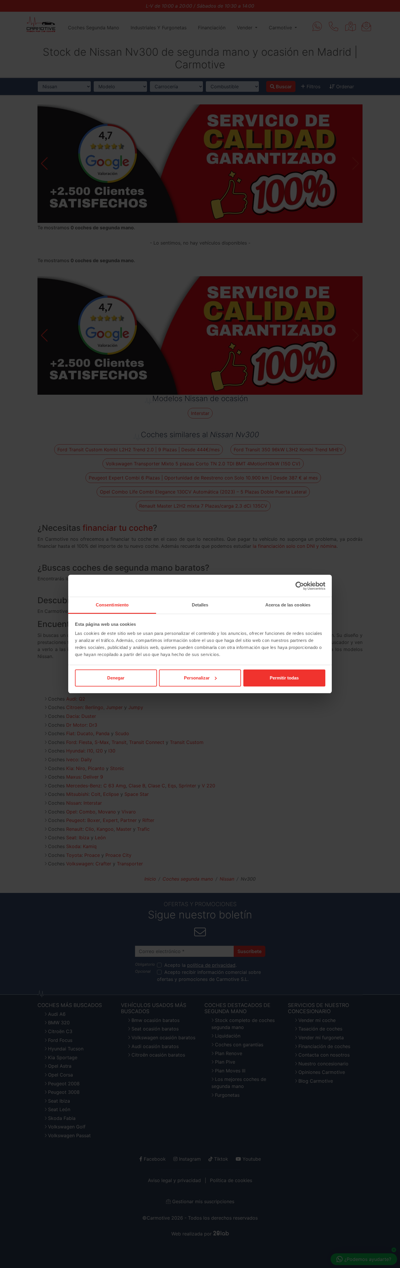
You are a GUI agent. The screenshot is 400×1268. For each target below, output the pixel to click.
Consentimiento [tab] (112, 604)
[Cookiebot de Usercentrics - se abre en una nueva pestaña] (299, 586)
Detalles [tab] (200, 604)
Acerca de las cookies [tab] (287, 604)
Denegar (115, 677)
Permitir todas (284, 677)
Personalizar (197, 677)
